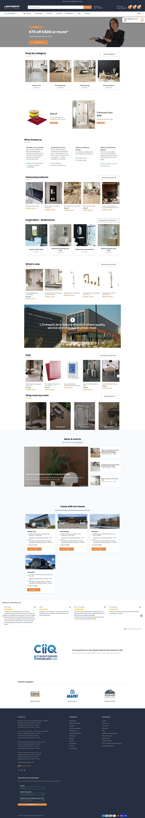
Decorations (72, 743)
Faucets (71, 741)
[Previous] (55, 1)
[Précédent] (26, 198)
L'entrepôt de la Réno (27, 815)
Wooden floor (73, 731)
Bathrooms (72, 736)
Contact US (105, 723)
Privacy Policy (106, 738)
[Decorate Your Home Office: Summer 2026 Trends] (95, 466)
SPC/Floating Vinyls (75, 728)
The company (73, 748)
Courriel (22, 785)
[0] (130, 7)
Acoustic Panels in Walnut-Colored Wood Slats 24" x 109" (53, 206)
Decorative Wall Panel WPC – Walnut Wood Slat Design (71, 206)
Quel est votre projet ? (26, 791)
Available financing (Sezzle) (109, 733)
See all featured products (109, 177)
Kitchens (71, 738)
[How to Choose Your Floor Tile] (95, 480)
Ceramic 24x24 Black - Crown (91, 384)
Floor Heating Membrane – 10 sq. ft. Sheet (33, 384)
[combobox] (60, 7)
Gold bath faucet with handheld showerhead (72, 293)
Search (104, 721)
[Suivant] (118, 198)
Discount (71, 746)
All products (72, 721)
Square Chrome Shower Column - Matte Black (110, 206)
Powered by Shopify (38, 815)
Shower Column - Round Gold (53, 293)
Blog (103, 731)
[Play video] (72, 326)
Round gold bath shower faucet (110, 293)
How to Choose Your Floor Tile (109, 479)
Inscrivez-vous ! (32, 804)
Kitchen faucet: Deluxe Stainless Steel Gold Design (34, 293)
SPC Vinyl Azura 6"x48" (32, 206)
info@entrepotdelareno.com (26, 762)
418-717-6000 (33, 545)
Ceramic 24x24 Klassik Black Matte (71, 384)
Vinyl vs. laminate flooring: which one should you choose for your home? (110, 451)
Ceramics (72, 726)
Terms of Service (107, 741)
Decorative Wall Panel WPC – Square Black (90, 206)
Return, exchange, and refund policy (112, 743)
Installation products (75, 733)
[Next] (89, 1)
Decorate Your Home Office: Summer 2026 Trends (110, 465)
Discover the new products (108, 264)
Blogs (114, 454)
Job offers (105, 726)
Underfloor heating (74, 723)
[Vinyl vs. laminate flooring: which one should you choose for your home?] (95, 453)
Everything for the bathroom (107, 220)
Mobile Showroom (107, 736)
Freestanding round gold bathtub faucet (89, 293)
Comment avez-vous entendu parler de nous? (32, 798)
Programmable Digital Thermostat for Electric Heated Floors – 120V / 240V (53, 384)
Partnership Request (108, 746)
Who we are (105, 728)
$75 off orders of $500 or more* (72, 1)
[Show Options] (43, 794)
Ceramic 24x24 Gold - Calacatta (110, 384)
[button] (140, 13)
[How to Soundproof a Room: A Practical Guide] (56, 467)
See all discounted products (108, 355)
